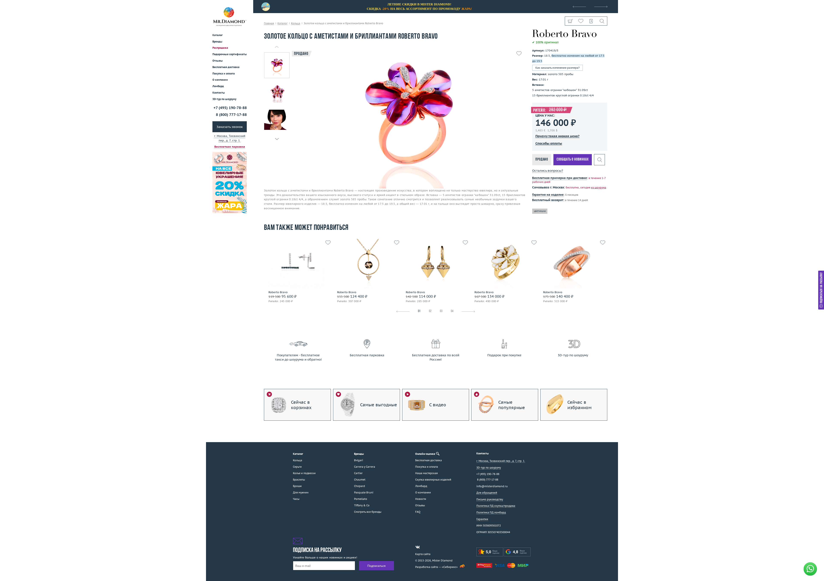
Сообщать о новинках (573, 160)
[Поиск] (602, 21)
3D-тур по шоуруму (224, 99)
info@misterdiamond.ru (492, 486)
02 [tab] (430, 311)
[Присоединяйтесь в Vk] (417, 547)
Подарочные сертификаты (229, 54)
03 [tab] (441, 311)
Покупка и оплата (223, 73)
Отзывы (217, 60)
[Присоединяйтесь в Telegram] (425, 547)
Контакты (218, 92)
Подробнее (297, 272)
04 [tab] (452, 311)
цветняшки (540, 211)
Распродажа (220, 47)
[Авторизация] (591, 21)
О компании (220, 79)
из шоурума (598, 187)
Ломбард (218, 86)
